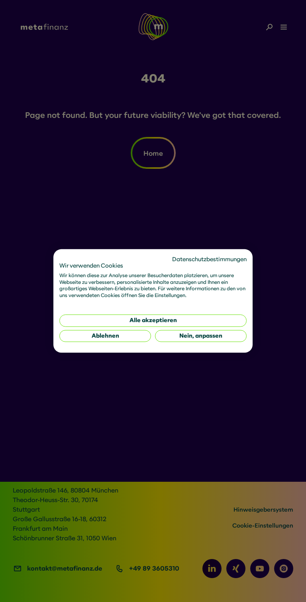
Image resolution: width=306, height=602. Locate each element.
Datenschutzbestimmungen (209, 259)
